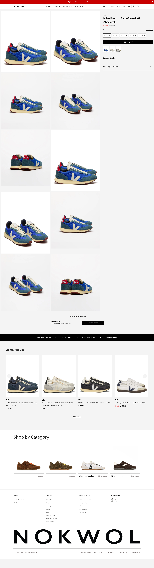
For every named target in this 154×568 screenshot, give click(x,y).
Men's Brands (18, 503)
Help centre (49, 503)
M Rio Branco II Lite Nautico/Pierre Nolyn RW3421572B (21, 404)
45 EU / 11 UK (142, 35)
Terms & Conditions (85, 500)
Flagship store (50, 515)
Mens (56, 6)
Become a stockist (51, 518)
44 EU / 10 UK (133, 35)
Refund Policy (83, 506)
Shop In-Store (79, 6)
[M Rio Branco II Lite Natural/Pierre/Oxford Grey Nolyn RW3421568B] (59, 376)
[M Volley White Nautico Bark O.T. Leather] (131, 376)
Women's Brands (19, 500)
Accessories (66, 6)
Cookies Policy (136, 552)
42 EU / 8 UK (115, 35)
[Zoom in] (47, 14)
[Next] (145, 376)
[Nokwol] (20, 6)
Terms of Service (85, 552)
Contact (48, 509)
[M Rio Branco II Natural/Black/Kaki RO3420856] (118, 49)
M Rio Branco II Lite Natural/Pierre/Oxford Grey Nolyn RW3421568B (58, 404)
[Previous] (9, 376)
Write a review (93, 323)
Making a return (51, 506)
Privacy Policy (83, 503)
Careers (48, 512)
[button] (138, 6)
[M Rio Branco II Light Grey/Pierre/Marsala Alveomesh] (112, 49)
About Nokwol (50, 500)
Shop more (77, 416)
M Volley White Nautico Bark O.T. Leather (130, 403)
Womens (48, 6)
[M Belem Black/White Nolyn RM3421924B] (95, 376)
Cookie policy (83, 509)
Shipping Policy (83, 512)
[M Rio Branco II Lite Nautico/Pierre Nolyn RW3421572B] (22, 376)
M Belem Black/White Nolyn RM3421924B (94, 403)
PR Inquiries (50, 521)
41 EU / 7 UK (107, 35)
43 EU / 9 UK (124, 35)
